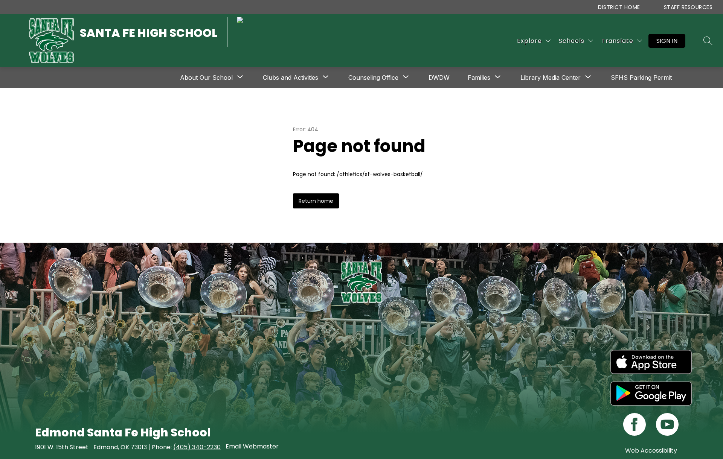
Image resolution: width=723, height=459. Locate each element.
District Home (619, 7)
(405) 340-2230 (197, 447)
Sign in (666, 40)
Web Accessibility (651, 450)
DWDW (439, 77)
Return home (316, 201)
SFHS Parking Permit (641, 77)
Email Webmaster (252, 447)
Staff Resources (688, 7)
